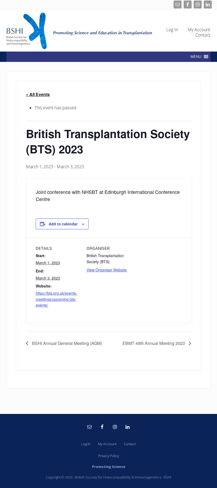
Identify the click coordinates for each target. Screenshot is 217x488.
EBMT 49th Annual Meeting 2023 (154, 343)
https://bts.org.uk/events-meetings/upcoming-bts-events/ (56, 299)
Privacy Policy (108, 455)
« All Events (38, 94)
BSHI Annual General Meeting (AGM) (66, 343)
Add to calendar (63, 223)
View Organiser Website (107, 269)
